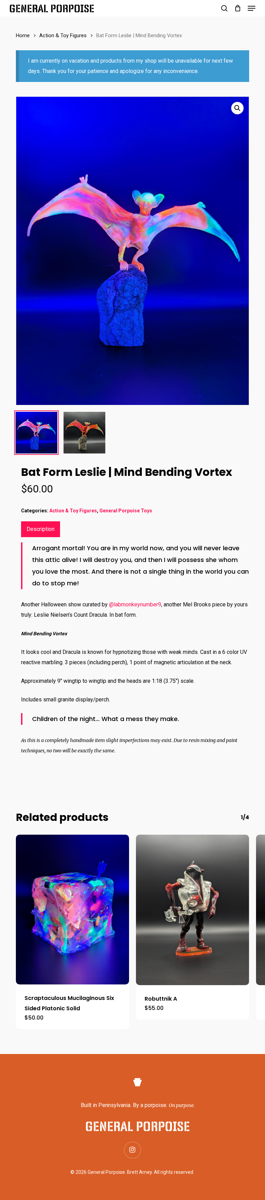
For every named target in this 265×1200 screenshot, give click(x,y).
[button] (251, 8)
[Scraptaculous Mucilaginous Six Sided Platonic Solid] (72, 909)
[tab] (40, 529)
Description (41, 529)
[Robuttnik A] (192, 910)
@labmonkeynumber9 (135, 604)
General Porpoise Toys (125, 510)
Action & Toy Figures (63, 35)
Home (23, 35)
